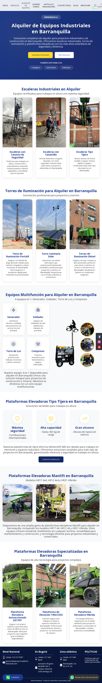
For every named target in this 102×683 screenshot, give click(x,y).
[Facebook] (99, 336)
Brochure (85, 5)
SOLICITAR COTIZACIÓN (40, 55)
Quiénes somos (36, 5)
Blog (75, 5)
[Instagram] (99, 341)
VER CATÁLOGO (64, 55)
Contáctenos (64, 5)
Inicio (5, 5)
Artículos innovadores (48, 5)
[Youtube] (99, 346)
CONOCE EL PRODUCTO (51, 459)
